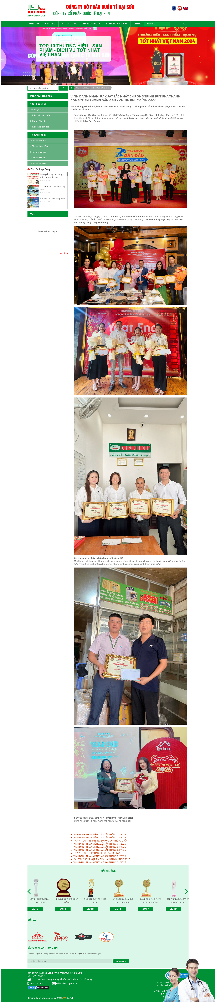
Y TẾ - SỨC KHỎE (82, 88)
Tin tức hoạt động (100, 88)
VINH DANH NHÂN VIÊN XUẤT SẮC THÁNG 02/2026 (99, 856)
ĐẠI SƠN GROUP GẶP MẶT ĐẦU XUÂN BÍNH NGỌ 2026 (101, 859)
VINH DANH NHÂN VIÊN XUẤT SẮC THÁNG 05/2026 (99, 843)
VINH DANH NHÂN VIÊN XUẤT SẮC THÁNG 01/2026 (99, 862)
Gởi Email (121, 961)
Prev (29, 891)
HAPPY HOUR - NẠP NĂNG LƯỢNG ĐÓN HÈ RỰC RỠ (100, 840)
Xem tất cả (63, 253)
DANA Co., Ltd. (65, 998)
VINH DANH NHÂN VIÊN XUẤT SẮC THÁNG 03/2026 (99, 849)
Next (187, 891)
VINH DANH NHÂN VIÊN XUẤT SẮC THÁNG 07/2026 (99, 834)
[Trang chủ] (71, 88)
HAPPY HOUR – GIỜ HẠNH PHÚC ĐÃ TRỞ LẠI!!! (97, 853)
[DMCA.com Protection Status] (38, 987)
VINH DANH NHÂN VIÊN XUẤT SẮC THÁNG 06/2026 (99, 837)
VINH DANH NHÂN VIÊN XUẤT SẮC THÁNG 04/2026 (99, 846)
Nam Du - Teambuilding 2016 (52, 198)
